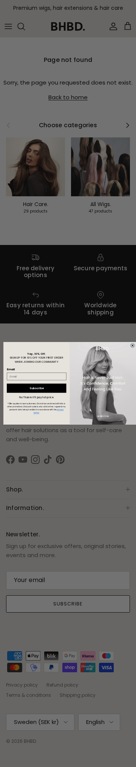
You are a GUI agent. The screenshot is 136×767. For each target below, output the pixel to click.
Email (11, 369)
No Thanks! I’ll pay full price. (36, 397)
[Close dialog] (132, 345)
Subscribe (36, 388)
